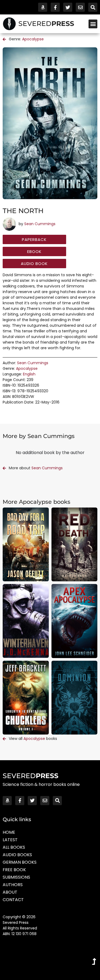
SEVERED (46, 24)
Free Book (14, 870)
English (29, 374)
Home (9, 832)
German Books (20, 862)
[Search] (92, 7)
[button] (93, 24)
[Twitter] (67, 7)
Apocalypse (33, 39)
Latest (10, 840)
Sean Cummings (39, 223)
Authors (13, 885)
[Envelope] (80, 7)
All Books (14, 847)
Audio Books (17, 855)
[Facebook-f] (55, 7)
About (10, 892)
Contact (13, 900)
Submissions (16, 877)
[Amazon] (42, 7)
